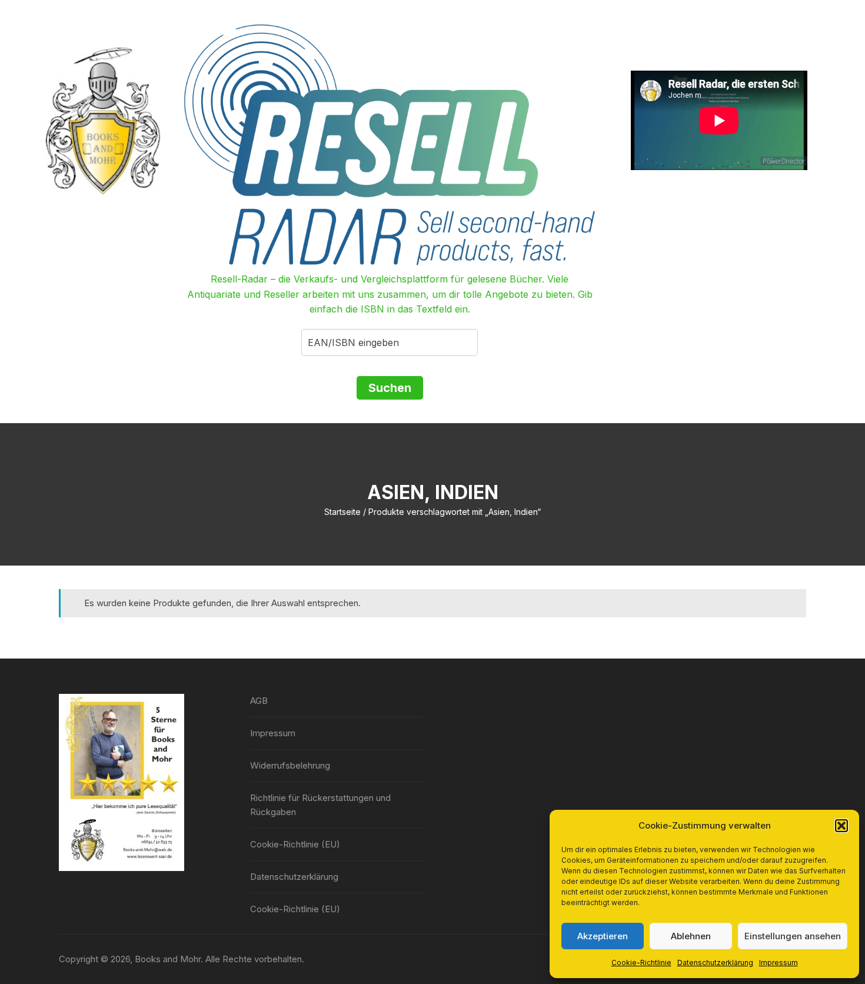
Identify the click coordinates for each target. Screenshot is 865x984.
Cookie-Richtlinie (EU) (295, 844)
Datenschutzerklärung (715, 962)
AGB (259, 700)
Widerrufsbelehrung (290, 765)
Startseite (342, 512)
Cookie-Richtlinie (641, 962)
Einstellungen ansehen (792, 936)
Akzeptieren (602, 936)
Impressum (778, 962)
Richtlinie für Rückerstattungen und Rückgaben (320, 804)
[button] (841, 826)
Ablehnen (691, 936)
